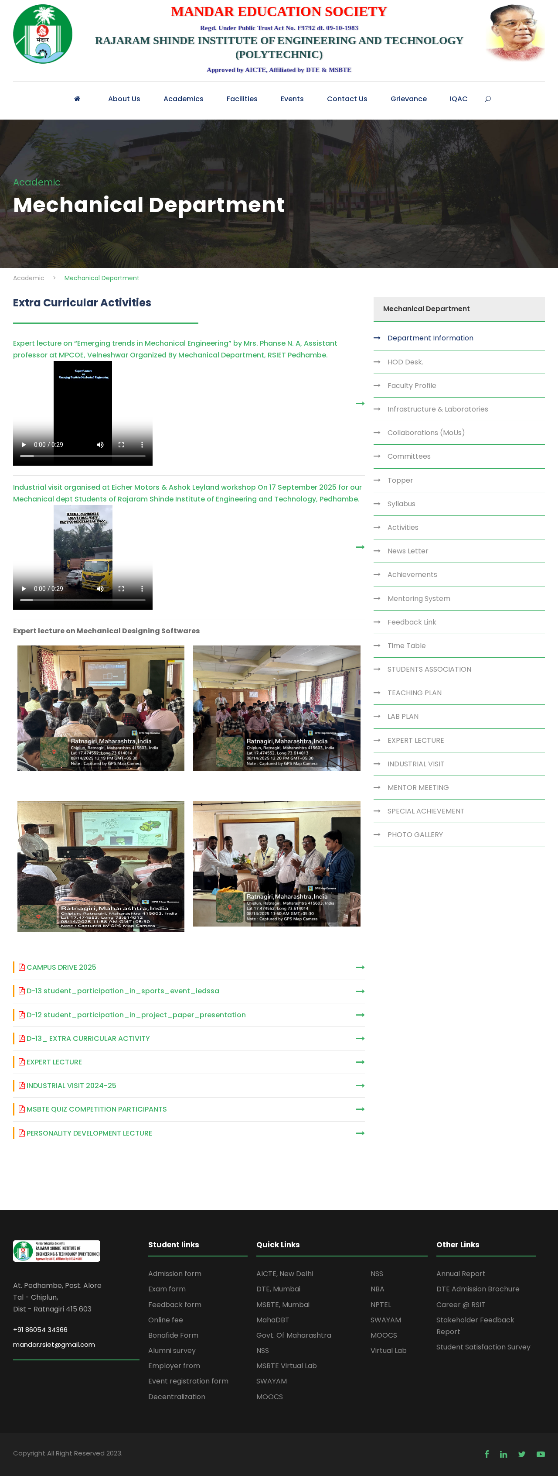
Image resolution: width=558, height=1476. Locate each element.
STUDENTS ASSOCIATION (428, 669)
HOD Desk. (404, 362)
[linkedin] (504, 1454)
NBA (377, 1289)
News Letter (407, 551)
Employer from (174, 1366)
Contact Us (347, 99)
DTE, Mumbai (278, 1289)
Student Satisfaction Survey (483, 1347)
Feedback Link (411, 622)
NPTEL (381, 1305)
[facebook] (487, 1454)
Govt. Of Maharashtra (293, 1335)
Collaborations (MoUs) (425, 433)
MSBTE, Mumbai (283, 1305)
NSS (262, 1351)
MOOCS (269, 1397)
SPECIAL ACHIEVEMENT (425, 811)
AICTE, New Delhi (284, 1274)
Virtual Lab (389, 1351)
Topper (399, 480)
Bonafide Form (173, 1335)
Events (292, 99)
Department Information (429, 338)
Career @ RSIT (461, 1305)
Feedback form (174, 1305)
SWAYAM (271, 1381)
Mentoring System (418, 599)
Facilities (242, 99)
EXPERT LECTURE (415, 740)
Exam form (167, 1289)
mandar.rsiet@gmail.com (54, 1344)
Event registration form (188, 1381)
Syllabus (400, 504)
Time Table (406, 646)
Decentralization (176, 1397)
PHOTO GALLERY (414, 835)
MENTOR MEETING (417, 788)
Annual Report (461, 1274)
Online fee (165, 1320)
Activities (402, 527)
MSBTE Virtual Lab (286, 1366)
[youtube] (541, 1454)
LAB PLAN (402, 716)
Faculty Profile (411, 386)
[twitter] (523, 1454)
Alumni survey (172, 1351)
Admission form (174, 1274)
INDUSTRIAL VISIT (415, 764)
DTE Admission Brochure (478, 1289)
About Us (124, 99)
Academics (183, 99)
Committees (408, 456)
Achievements (411, 575)
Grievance (409, 99)
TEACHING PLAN (414, 693)
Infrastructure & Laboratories (437, 409)
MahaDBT (272, 1320)
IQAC (459, 99)
